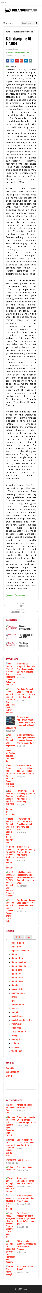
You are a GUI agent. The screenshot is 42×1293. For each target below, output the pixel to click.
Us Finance (15, 1043)
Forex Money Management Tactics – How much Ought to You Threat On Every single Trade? (26, 1218)
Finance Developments (25, 627)
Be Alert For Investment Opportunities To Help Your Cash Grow (26, 1142)
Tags (28, 937)
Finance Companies (18, 966)
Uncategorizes (16, 1039)
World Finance (16, 1051)
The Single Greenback (23, 644)
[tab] (10, 937)
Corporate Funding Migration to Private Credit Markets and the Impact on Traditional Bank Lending (20, 722)
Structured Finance (18, 1032)
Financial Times (17, 981)
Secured (14, 1012)
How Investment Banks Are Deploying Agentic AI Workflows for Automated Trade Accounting (26, 796)
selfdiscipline (21, 595)
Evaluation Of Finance (25, 1167)
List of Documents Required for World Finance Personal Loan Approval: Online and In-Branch (26, 877)
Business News (16, 947)
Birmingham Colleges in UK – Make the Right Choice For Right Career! (26, 1120)
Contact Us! (10, 1068)
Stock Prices (16, 1028)
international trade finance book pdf (20, 1160)
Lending (14, 997)
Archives (19, 937)
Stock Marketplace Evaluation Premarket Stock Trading (25, 1198)
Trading (14, 1035)
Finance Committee (18, 962)
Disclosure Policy (12, 1072)
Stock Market (16, 1024)
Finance (14, 954)
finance (10, 595)
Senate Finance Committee (23, 32)
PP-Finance (23, 1289)
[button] (3, 2)
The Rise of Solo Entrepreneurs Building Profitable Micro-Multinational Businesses (26, 852)
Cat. (10, 937)
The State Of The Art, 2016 (26, 636)
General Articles (17, 989)
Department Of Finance (20, 950)
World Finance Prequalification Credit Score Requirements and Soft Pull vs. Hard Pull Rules (26, 669)
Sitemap (9, 1076)
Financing (15, 985)
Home (8, 32)
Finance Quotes (17, 978)
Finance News (16, 974)
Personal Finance (17, 1005)
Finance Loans (16, 970)
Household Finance (18, 993)
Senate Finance (17, 1016)
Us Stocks (15, 1047)
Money (13, 1001)
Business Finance (17, 943)
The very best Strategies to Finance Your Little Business (25, 1181)
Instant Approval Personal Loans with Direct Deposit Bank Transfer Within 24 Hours (24, 824)
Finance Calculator (18, 958)
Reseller (14, 1008)
